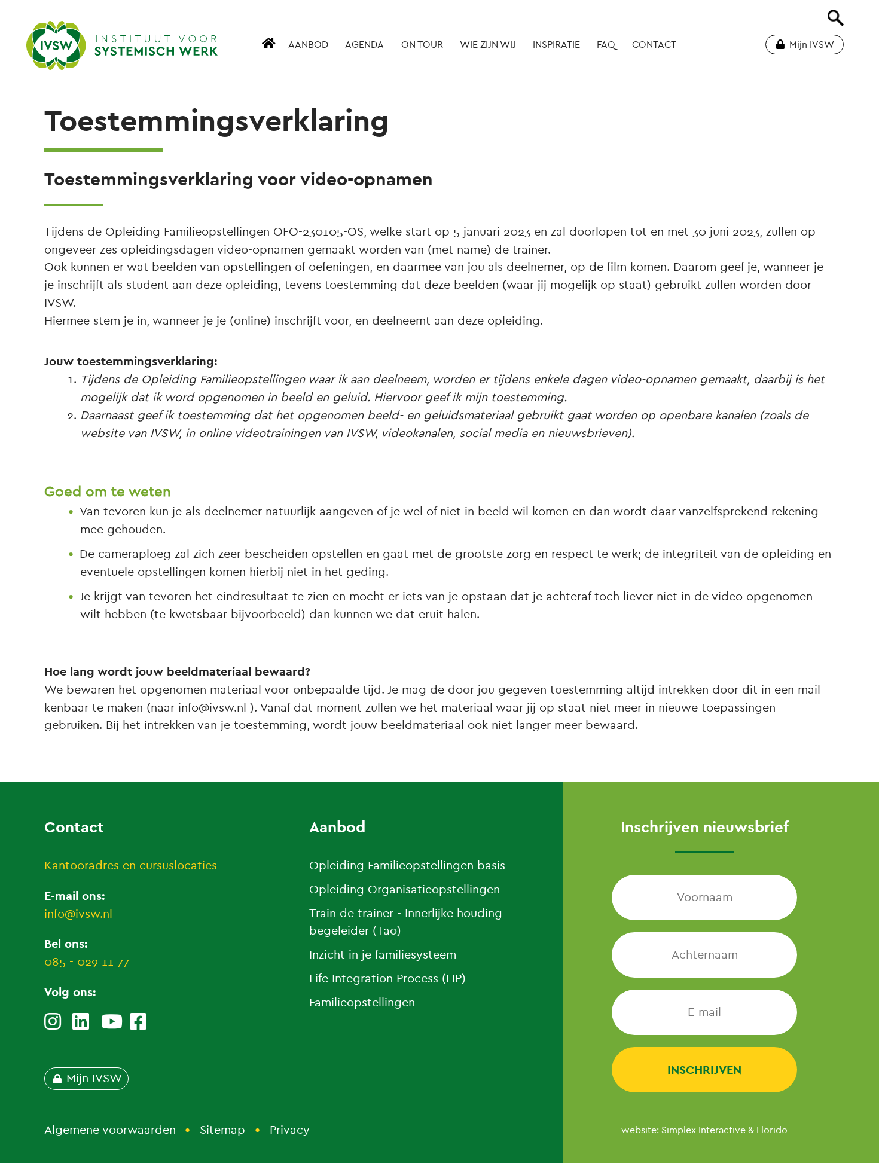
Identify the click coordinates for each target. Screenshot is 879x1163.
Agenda (364, 44)
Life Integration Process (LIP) (387, 978)
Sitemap (222, 1130)
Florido (772, 1129)
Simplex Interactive (703, 1129)
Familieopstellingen (362, 1002)
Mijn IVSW (811, 44)
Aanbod (308, 44)
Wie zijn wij (488, 44)
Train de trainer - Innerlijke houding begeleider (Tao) (405, 922)
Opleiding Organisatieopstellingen (404, 889)
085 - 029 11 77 (86, 962)
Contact (654, 44)
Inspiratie (556, 44)
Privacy (290, 1130)
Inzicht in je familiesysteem (382, 954)
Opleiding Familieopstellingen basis (407, 865)
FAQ (606, 44)
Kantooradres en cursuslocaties (130, 865)
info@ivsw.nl (78, 914)
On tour (422, 44)
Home (270, 50)
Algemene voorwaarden (110, 1130)
